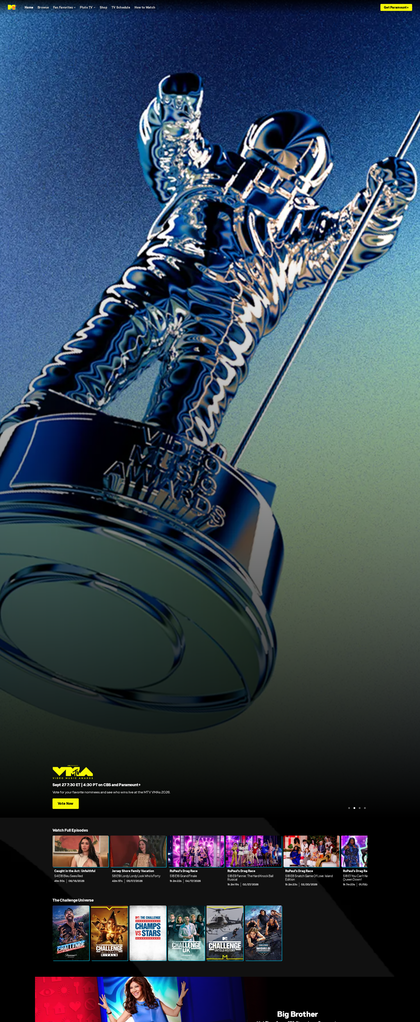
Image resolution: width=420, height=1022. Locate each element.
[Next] (361, 862)
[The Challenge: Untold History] (224, 933)
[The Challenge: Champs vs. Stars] (148, 933)
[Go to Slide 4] (365, 808)
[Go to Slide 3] (359, 808)
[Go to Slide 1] (349, 808)
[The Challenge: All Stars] (109, 933)
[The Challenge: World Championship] (263, 933)
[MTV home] (12, 7)
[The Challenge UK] (186, 933)
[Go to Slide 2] (354, 808)
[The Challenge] (70, 933)
